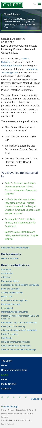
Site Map (27, 413)
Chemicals (6, 269)
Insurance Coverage (10, 304)
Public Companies (9, 334)
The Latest (6, 360)
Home (3, 410)
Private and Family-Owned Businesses (19, 330)
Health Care (6, 296)
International (7, 308)
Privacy (31, 410)
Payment (4, 417)
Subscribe (6, 388)
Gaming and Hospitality (12, 292)
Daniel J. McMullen (10, 258)
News (4, 365)
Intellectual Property (11, 65)
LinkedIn (9, 398)
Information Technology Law (14, 300)
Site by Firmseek (7, 424)
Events (4, 374)
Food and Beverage (10, 289)
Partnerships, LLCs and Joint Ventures (19, 322)
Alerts (4, 379)
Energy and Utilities (10, 281)
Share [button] (3, 398)
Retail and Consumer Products (15, 342)
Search (34, 4)
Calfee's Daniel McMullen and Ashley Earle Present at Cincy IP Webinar (21, 235)
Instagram (21, 398)
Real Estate (6, 338)
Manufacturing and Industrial (14, 312)
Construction (7, 273)
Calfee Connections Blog (14, 370)
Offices (11, 410)
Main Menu (39, 4)
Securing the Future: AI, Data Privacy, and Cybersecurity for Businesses (20, 222)
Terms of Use (21, 410)
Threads (27, 398)
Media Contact (8, 384)
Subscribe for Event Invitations (15, 248)
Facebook (15, 398)
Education (5, 277)
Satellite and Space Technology (15, 346)
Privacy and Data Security (13, 326)
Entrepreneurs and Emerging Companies (20, 285)
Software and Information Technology (18, 349)
